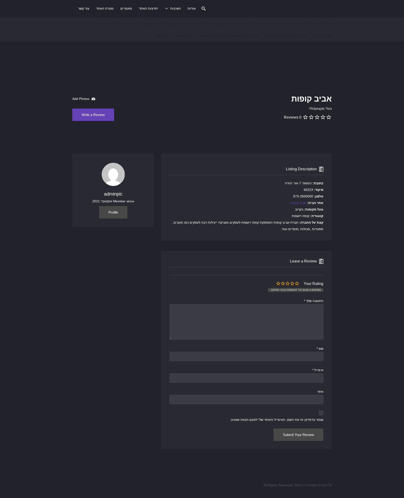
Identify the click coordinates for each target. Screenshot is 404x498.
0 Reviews (292, 117)
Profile (113, 212)
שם (320, 348)
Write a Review (93, 115)
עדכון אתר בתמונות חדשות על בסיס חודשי (228, 36)
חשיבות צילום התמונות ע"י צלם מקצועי (169, 23)
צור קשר (83, 8)
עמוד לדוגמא (183, 36)
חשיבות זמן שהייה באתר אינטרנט (227, 23)
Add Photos (81, 99)
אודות (192, 8)
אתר (320, 391)
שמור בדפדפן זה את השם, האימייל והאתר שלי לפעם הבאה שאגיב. (276, 420)
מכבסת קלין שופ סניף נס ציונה (286, 36)
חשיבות (175, 8)
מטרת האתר (105, 8)
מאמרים (126, 8)
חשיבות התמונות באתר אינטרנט (279, 23)
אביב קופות (298, 203)
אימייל (317, 370)
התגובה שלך (313, 301)
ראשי (328, 23)
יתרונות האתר (148, 8)
